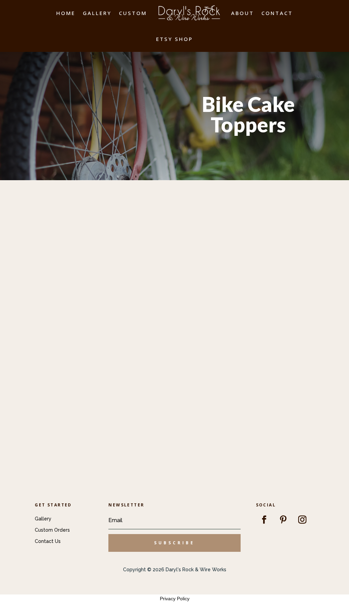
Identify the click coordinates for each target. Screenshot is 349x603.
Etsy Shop (174, 38)
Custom (133, 13)
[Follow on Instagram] (302, 520)
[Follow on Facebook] (264, 520)
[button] (174, 543)
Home (65, 13)
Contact (277, 13)
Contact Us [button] (48, 541)
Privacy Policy (174, 598)
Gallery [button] (43, 518)
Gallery (97, 13)
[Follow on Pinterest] (283, 520)
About (242, 13)
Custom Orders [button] (52, 530)
